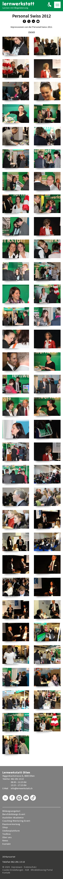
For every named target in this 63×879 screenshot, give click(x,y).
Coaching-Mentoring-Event (16, 820)
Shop (5, 827)
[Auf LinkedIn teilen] (34, 21)
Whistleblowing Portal (42, 869)
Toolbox (6, 834)
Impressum (16, 867)
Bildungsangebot (11, 811)
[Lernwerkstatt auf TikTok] (33, 799)
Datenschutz (30, 867)
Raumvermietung (11, 824)
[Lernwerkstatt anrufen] (49, 4)
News (5, 840)
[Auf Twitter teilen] (29, 21)
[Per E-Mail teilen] (38, 21)
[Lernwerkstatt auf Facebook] (12, 799)
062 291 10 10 (17, 778)
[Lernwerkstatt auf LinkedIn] (5, 799)
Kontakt (6, 844)
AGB (27, 869)
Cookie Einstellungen (12, 869)
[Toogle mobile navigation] (57, 5)
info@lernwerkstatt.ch (21, 788)
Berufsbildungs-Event (13, 814)
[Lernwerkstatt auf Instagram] (19, 799)
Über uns (7, 837)
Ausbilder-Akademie (13, 817)
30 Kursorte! (8, 856)
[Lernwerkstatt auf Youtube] (26, 799)
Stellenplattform (11, 830)
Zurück (31, 31)
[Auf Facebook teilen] (25, 21)
